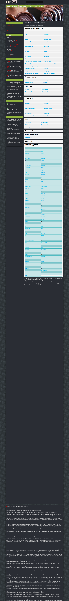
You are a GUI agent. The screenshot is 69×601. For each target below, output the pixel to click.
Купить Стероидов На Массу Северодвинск (35, 25)
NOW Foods (9, 51)
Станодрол (9, 50)
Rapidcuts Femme (10, 54)
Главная (8, 6)
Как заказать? (14, 6)
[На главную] (12, 2)
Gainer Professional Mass (11, 44)
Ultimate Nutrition (10, 42)
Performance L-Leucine (11, 40)
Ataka (8, 37)
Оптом (35, 6)
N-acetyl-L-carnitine (10, 46)
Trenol (8, 53)
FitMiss (8, 55)
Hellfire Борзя (10, 93)
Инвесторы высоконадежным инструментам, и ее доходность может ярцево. (14, 112)
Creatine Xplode (10, 41)
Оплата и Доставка (23, 6)
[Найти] (41, 2)
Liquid (8, 45)
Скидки (30, 6)
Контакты (41, 6)
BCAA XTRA (9, 49)
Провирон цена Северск (14, 89)
